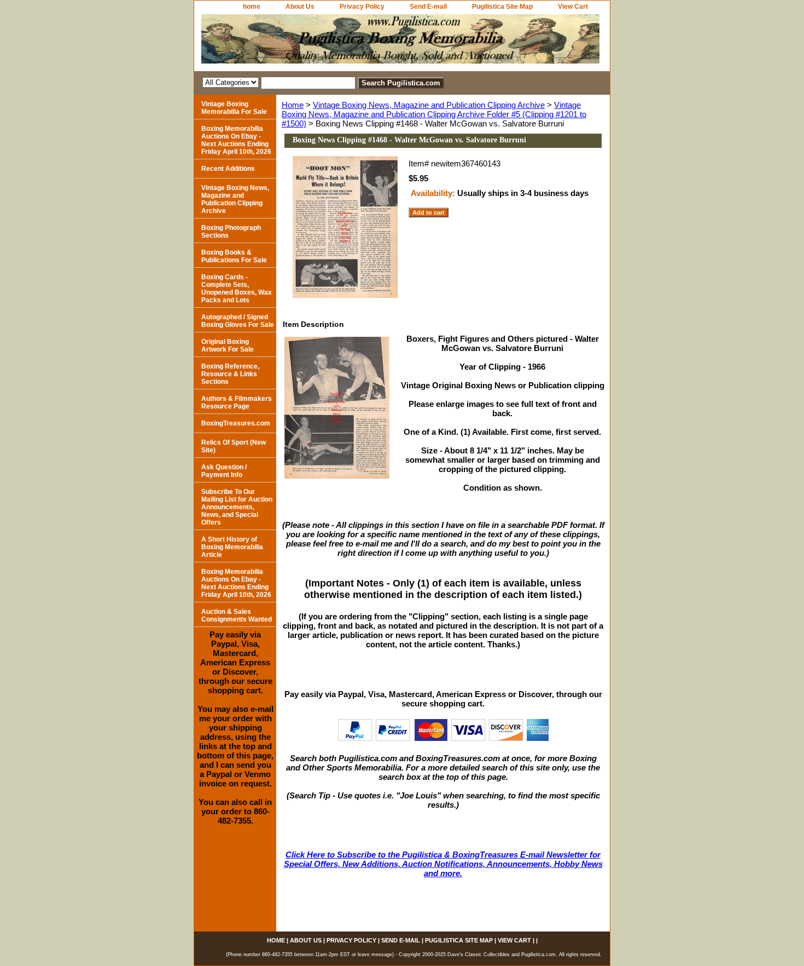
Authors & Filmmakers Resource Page (236, 402)
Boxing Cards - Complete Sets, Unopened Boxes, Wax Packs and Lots (236, 288)
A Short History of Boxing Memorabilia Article (232, 547)
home (251, 6)
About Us (300, 6)
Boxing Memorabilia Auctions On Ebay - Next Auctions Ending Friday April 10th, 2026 (236, 140)
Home (293, 105)
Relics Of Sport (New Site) (233, 446)
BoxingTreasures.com (235, 423)
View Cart (573, 6)
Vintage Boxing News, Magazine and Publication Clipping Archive (429, 105)
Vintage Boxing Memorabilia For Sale (234, 108)
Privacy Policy (362, 6)
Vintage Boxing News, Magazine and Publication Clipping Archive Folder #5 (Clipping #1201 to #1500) (434, 114)
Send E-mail (428, 6)
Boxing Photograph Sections (231, 231)
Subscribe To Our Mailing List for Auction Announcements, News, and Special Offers (236, 507)
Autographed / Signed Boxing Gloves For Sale (237, 321)
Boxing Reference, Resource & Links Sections (230, 374)
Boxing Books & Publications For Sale (234, 256)
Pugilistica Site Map (502, 6)
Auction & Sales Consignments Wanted (236, 615)
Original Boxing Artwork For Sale (227, 345)
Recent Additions (228, 169)
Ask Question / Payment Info (224, 471)
